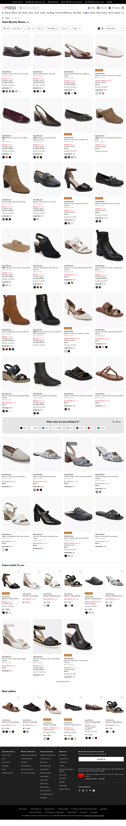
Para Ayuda (5, 766)
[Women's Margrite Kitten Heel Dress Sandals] (109, 454)
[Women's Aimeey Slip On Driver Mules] (78, 514)
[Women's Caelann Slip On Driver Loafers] (16, 51)
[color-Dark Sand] (41, 287)
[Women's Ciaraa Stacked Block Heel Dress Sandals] (78, 245)
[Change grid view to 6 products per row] (102, 28)
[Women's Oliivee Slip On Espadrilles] (16, 454)
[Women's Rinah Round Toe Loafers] (47, 179)
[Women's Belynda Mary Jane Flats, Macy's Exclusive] (94, 707)
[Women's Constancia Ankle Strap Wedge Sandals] (47, 636)
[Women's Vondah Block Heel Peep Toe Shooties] (47, 245)
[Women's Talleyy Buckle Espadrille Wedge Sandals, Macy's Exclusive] (73, 581)
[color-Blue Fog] (7, 285)
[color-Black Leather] (97, 221)
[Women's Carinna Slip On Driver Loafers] (109, 51)
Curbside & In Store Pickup (47, 755)
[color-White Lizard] (72, 223)
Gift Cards (24, 762)
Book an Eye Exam (45, 790)
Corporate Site (63, 762)
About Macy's (63, 755)
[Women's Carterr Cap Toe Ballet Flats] (16, 115)
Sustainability (63, 785)
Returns (4, 769)
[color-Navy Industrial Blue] (7, 91)
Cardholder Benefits (26, 758)
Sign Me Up (101, 759)
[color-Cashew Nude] (72, 157)
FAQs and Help (6, 755)
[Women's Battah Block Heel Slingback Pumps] (78, 51)
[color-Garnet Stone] (66, 93)
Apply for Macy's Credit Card (29, 755)
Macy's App (43, 762)
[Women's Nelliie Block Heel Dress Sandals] (16, 514)
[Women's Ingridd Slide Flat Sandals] (47, 454)
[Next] (28, 51)
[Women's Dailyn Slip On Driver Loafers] (109, 179)
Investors (61, 766)
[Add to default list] (18, 571)
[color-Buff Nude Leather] (100, 93)
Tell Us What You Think (46, 794)
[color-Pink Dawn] (16, 91)
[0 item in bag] (122, 8)
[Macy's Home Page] (9, 8)
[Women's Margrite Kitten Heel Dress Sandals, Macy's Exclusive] (115, 581)
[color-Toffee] (3, 285)
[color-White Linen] (66, 283)
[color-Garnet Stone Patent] (38, 91)
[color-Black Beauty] (69, 283)
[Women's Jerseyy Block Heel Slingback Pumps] (47, 115)
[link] (16, 82)
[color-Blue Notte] (100, 347)
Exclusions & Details (91, 778)
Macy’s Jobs (62, 775)
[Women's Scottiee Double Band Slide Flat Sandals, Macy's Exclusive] (11, 707)
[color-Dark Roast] (7, 219)
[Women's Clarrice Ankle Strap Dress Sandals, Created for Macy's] (11, 581)
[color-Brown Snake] (34, 157)
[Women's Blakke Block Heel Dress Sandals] (78, 454)
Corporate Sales (63, 758)
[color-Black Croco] (41, 490)
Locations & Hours (45, 758)
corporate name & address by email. (94, 815)
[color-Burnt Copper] (72, 283)
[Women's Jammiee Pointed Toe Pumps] (78, 309)
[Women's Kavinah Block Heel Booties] (47, 373)
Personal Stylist (44, 776)
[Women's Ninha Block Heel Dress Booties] (16, 309)
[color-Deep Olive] (38, 287)
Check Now (101, 778)
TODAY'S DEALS (17, 2)
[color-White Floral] (34, 490)
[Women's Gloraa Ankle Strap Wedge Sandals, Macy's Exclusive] (32, 581)
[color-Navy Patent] (69, 93)
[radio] (3, 91)
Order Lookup (6, 762)
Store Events (43, 783)
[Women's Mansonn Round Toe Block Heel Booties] (109, 245)
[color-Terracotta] (38, 157)
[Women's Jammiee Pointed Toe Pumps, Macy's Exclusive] (52, 707)
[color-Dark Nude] (7, 157)
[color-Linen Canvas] (66, 351)
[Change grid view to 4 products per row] (99, 28)
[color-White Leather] (97, 93)
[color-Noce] (3, 219)
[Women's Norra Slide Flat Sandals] (109, 514)
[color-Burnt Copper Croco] (38, 490)
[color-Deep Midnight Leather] (100, 221)
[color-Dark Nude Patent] (69, 223)
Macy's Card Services (27, 769)
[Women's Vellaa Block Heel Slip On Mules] (109, 115)
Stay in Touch (44, 780)
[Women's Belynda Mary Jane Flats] (47, 51)
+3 (18, 91)
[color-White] (72, 93)
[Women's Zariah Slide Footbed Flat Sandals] (78, 373)
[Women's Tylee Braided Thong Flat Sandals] (109, 373)
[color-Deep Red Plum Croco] (3, 91)
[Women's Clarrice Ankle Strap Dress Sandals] (78, 179)
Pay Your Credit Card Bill (28, 773)
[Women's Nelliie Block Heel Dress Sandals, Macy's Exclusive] (52, 581)
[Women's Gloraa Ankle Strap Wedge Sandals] (16, 636)
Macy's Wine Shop (45, 773)
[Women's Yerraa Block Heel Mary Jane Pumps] (47, 514)
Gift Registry (43, 797)
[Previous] (4, 51)
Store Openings (44, 787)
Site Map (61, 782)
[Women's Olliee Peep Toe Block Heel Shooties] (78, 636)
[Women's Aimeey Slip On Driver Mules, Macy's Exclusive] (94, 581)
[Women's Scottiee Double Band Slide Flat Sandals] (109, 309)
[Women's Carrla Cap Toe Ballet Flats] (78, 115)
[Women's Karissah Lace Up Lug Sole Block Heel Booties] (47, 309)
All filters (118, 422)
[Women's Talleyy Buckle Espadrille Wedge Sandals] (16, 373)
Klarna (4, 758)
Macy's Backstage (45, 766)
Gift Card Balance (26, 766)
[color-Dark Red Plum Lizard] (3, 157)
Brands (8, 18)
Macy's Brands (44, 769)
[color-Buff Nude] (38, 219)
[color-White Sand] (41, 91)
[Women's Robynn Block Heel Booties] (16, 179)
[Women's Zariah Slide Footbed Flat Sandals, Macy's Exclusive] (32, 707)
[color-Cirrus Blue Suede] (69, 556)
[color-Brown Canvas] (103, 93)
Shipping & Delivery (7, 773)
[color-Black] (13, 91)
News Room (62, 778)
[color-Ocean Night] (69, 157)
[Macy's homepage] (3, 18)
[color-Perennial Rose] (69, 409)
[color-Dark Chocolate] (34, 91)
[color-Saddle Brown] (10, 91)
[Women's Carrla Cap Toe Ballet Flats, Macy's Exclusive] (73, 707)
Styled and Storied (64, 789)
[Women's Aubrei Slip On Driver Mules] (16, 245)
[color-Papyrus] (75, 157)
